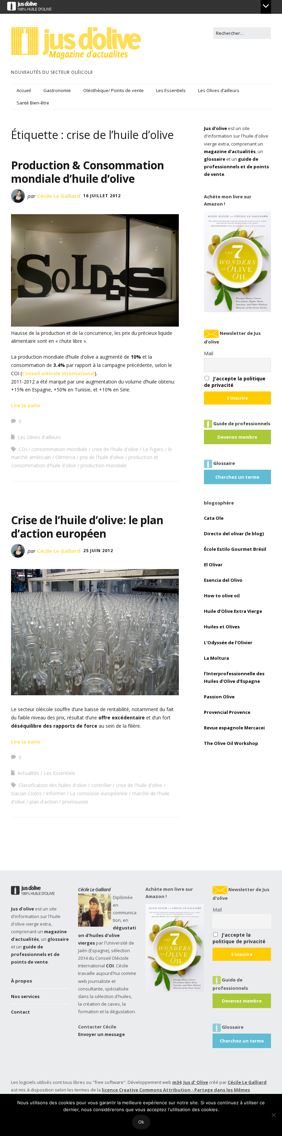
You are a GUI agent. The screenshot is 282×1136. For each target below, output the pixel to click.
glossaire (214, 159)
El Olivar (213, 564)
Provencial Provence (227, 712)
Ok (141, 1122)
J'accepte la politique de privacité (239, 938)
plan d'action (44, 801)
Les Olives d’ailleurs (218, 90)
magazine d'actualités (230, 151)
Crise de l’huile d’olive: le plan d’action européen (87, 526)
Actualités (28, 773)
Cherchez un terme (237, 477)
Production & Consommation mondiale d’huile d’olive (87, 172)
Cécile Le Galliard (58, 195)
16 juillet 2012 (102, 196)
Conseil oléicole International (58, 373)
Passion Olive (219, 697)
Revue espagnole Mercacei (234, 728)
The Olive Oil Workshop (231, 743)
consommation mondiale (59, 449)
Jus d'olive (215, 128)
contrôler (101, 785)
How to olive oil (222, 595)
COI (23, 449)
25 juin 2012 (98, 551)
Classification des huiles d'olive (53, 785)
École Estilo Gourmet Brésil (235, 549)
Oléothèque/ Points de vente (113, 90)
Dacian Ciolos (26, 793)
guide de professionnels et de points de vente (236, 166)
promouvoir (75, 801)
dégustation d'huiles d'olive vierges (107, 935)
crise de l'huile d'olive (115, 449)
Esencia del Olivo (223, 580)
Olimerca (65, 457)
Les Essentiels (171, 90)
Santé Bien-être (33, 103)
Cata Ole (214, 518)
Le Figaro (153, 449)
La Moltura (216, 658)
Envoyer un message (101, 1034)
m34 (176, 1082)
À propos (21, 981)
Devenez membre (237, 437)
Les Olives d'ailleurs (39, 437)
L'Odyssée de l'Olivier (228, 642)
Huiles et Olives (222, 627)
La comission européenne (99, 793)
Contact (20, 1012)
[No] (273, 1115)
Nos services (25, 996)
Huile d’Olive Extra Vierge (233, 611)
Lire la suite (25, 405)
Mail (208, 353)
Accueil (24, 90)
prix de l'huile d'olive (102, 457)
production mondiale (103, 465)
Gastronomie (57, 90)
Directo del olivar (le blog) (234, 533)
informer (55, 793)
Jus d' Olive (195, 1082)
